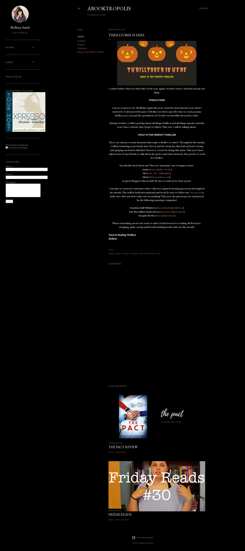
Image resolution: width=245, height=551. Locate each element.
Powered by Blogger (145, 537)
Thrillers (81, 44)
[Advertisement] (156, 358)
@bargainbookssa (164, 215)
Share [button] (80, 29)
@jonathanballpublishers (170, 207)
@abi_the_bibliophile (158, 173)
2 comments (120, 452)
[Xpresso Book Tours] (25, 131)
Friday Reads (119, 514)
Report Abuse (14, 76)
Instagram (195, 192)
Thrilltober (82, 48)
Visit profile (20, 33)
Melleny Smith (20, 27)
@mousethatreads (160, 177)
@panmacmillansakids (172, 211)
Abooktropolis (109, 8)
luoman (150, 543)
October (81, 41)
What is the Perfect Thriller (90, 52)
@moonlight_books (160, 169)
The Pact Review (123, 447)
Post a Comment (122, 520)
